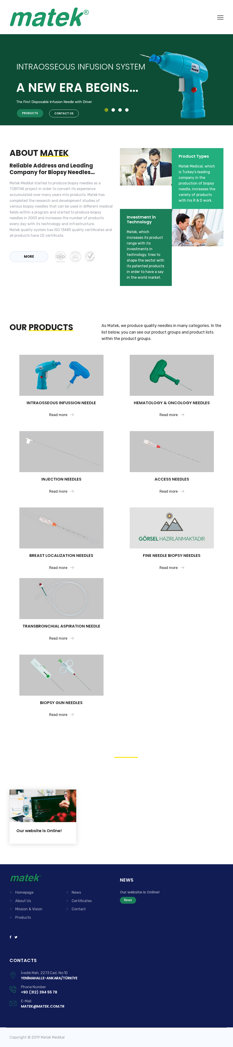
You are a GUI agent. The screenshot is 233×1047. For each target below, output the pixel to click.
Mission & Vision (28, 909)
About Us (23, 901)
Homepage (24, 892)
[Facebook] (11, 937)
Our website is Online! (39, 830)
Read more (58, 415)
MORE (29, 256)
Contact (79, 909)
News (76, 892)
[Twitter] (15, 937)
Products (23, 917)
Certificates (82, 901)
